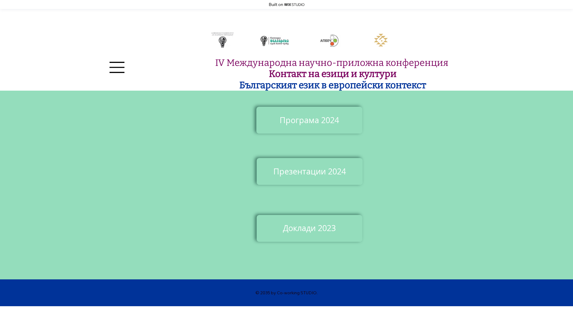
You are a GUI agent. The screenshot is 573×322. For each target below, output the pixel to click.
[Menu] (117, 67)
